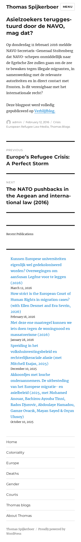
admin (17, 122)
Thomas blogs (18, 505)
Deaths (12, 474)
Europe (12, 463)
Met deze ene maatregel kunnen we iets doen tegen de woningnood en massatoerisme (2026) (41, 328)
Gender (12, 484)
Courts (12, 495)
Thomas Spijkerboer (32, 7)
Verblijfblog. (44, 111)
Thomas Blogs (60, 126)
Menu (67, 6)
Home (11, 442)
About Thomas (19, 516)
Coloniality (15, 452)
